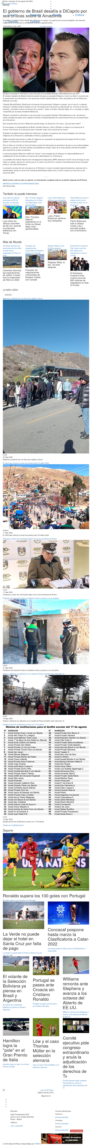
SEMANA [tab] (8, 295)
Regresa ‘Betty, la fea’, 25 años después (56, 247)
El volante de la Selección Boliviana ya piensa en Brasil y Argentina (14, 1007)
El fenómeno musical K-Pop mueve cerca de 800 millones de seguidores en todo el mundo (79, 251)
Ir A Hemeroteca (46, 26)
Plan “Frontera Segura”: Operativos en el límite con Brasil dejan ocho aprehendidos (34, 201)
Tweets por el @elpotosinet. (13, 825)
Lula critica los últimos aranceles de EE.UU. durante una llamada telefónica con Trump (11, 201)
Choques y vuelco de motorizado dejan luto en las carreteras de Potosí (30, 539)
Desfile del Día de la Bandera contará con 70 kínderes (23, 724)
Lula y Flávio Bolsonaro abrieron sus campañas (57, 199)
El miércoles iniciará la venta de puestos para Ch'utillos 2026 (26, 463)
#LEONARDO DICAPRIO (19, 183)
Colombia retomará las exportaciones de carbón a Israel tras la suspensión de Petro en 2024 (12, 251)
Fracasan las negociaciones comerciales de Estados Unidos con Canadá (34, 249)
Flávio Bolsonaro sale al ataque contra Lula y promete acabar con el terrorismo (79, 201)
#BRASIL (6, 183)
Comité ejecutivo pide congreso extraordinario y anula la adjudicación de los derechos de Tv (75, 1084)
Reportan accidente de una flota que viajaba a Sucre (23, 298)
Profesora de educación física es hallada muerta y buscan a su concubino (31, 598)
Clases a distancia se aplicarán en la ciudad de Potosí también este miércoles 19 (33, 674)
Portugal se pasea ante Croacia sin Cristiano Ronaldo (45, 1004)
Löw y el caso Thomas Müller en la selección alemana (46, 1066)
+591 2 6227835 (16, 1126)
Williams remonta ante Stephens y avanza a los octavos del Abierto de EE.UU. (76, 1014)
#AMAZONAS (34, 183)
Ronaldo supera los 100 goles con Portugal (19, 900)
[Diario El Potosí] (23, 3)
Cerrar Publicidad (76, 1131)
